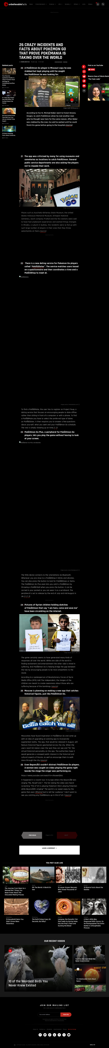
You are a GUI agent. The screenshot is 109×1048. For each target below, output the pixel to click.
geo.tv (73, 652)
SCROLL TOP (92, 1044)
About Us (35, 1029)
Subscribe (66, 1014)
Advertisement (57, 1029)
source (76, 108)
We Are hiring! (72, 1029)
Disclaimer (49, 1029)
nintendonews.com (73, 404)
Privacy (65, 1029)
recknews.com (74, 208)
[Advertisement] (54, 25)
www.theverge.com (73, 570)
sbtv (77, 652)
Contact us (42, 1029)
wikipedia (75, 731)
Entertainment (58, 62)
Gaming (65, 62)
